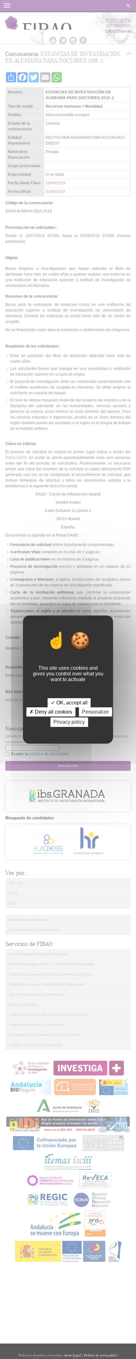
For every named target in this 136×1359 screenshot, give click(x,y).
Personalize (95, 712)
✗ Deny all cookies (50, 712)
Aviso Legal (72, 1355)
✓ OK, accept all (69, 702)
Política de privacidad (100, 1355)
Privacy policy (69, 722)
